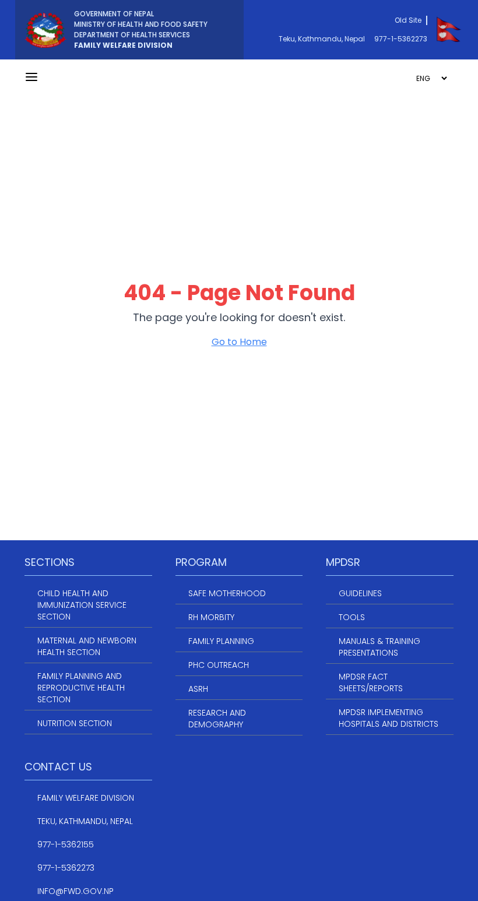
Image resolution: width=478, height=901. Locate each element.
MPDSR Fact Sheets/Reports (371, 682)
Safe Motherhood (227, 593)
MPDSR (343, 562)
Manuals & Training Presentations (379, 647)
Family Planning (221, 641)
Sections (49, 562)
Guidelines (360, 593)
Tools (352, 617)
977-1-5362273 (400, 39)
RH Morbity (211, 617)
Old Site (408, 20)
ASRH (198, 689)
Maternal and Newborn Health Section (86, 646)
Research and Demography (217, 718)
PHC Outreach (218, 665)
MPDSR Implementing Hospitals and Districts (388, 718)
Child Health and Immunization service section (81, 604)
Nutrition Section (74, 723)
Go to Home (239, 342)
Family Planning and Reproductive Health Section (81, 687)
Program (201, 562)
